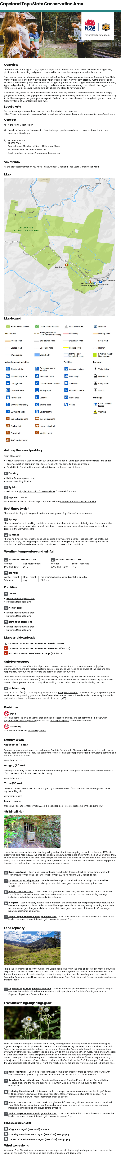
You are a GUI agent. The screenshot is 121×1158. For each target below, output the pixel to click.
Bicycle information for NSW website (37, 491)
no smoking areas (37, 730)
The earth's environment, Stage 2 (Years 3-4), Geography (39, 1139)
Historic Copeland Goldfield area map (36, 653)
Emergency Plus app (68, 692)
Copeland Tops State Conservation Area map (39, 648)
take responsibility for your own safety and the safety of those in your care (57, 670)
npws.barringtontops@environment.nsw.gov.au (37, 153)
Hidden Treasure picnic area (20, 598)
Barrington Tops (27, 752)
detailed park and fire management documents (57, 1153)
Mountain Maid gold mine (35, 101)
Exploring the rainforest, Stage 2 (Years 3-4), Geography (38, 1134)
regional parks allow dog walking (20, 720)
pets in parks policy (59, 720)
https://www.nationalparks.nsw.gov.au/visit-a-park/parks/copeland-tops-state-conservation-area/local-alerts (59, 114)
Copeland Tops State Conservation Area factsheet (36, 643)
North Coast (20, 125)
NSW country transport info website (78, 501)
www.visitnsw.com (13, 760)
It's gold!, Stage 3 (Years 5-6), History (28, 1129)
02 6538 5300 (14, 143)
